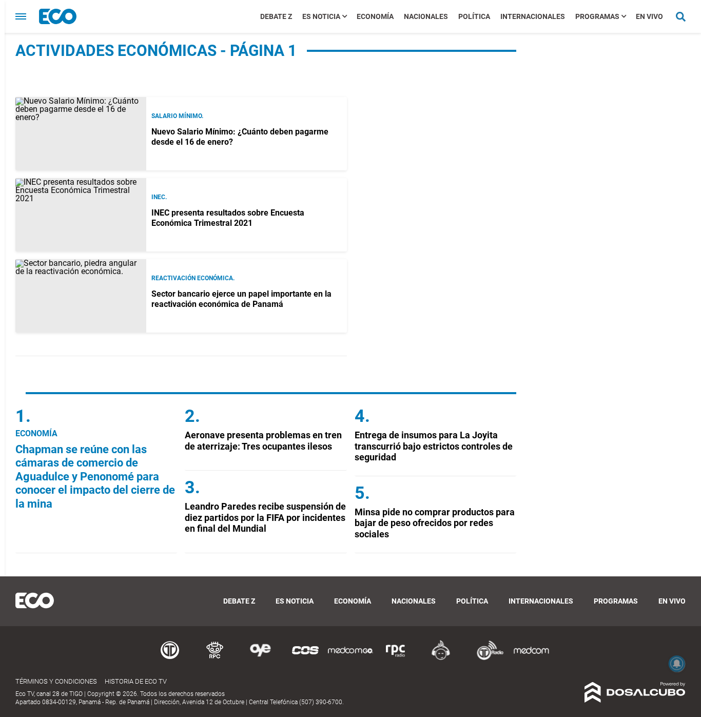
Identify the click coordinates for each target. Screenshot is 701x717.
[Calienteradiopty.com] (440, 658)
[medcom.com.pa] (531, 658)
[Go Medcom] (350, 658)
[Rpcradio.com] (395, 658)
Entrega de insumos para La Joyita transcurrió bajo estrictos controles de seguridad (434, 446)
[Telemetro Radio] (486, 658)
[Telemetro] (169, 658)
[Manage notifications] (677, 663)
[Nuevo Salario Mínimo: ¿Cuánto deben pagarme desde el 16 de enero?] (80, 133)
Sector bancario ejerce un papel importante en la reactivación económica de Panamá (241, 298)
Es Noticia (321, 16)
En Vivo (649, 16)
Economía (375, 16)
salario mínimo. (177, 116)
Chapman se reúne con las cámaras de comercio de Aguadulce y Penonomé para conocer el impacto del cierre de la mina (95, 476)
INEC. (159, 197)
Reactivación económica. (193, 278)
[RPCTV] (215, 658)
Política (474, 16)
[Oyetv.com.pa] (260, 658)
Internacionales (532, 16)
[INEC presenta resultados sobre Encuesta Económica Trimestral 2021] (80, 214)
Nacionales (426, 16)
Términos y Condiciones (56, 681)
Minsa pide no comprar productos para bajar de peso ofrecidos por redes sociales (435, 523)
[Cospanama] (305, 658)
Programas (597, 16)
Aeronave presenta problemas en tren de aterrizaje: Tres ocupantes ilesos (263, 441)
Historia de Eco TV (136, 681)
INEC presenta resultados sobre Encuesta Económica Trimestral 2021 (227, 217)
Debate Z (276, 16)
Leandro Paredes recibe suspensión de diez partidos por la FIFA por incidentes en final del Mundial (265, 517)
